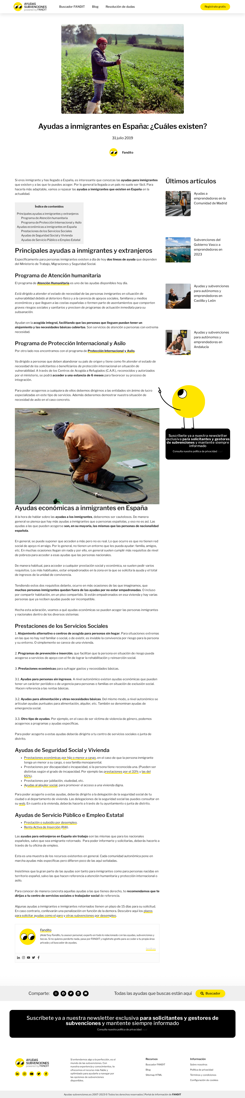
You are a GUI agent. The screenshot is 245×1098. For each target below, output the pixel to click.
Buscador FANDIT (72, 6)
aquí (220, 451)
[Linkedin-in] (17, 1073)
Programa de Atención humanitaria (44, 218)
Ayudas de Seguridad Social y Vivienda (47, 235)
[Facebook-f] (46, 1073)
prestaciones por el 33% (121, 771)
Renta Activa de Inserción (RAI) (46, 827)
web (22, 803)
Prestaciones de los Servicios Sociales (46, 231)
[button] (56, 993)
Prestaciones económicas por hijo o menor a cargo (60, 758)
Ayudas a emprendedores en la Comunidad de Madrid (210, 198)
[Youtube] (28, 958)
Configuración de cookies (204, 1080)
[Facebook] (38, 958)
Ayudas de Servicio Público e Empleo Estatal (50, 240)
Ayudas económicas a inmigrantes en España (47, 227)
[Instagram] (23, 958)
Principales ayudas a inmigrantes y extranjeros (48, 213)
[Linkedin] (18, 958)
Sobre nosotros (198, 1064)
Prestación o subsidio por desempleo (50, 822)
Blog (95, 6)
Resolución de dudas (120, 6)
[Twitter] (33, 958)
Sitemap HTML (154, 1074)
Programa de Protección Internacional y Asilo (51, 222)
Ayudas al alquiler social (40, 785)
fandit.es (151, 948)
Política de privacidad (201, 1069)
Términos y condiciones (203, 1074)
